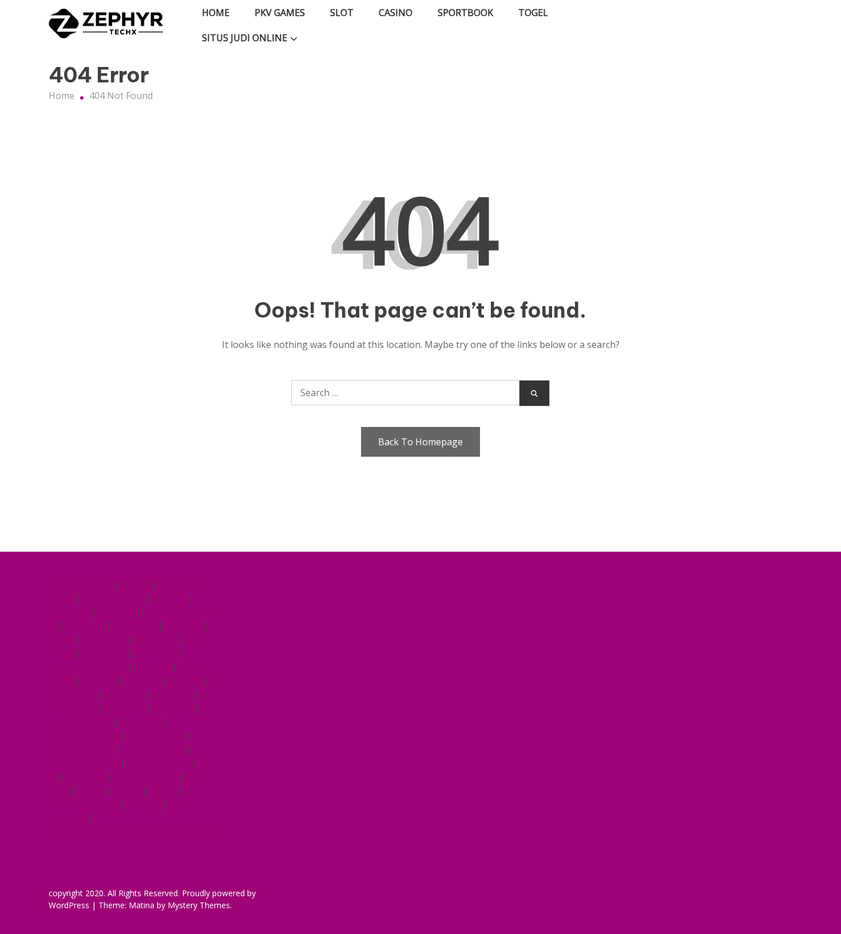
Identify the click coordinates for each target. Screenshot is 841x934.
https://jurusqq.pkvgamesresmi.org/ (134, 831)
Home (215, 12)
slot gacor (134, 625)
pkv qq (135, 584)
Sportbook (465, 12)
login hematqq (158, 763)
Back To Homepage (420, 442)
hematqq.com (85, 749)
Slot (342, 12)
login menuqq (153, 749)
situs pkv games (177, 611)
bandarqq (85, 776)
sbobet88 (141, 721)
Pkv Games (280, 12)
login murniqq (87, 763)
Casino (395, 12)
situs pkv (84, 625)
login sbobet (84, 721)
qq (204, 763)
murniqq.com (155, 735)
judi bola (183, 625)
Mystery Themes (199, 905)
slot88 (90, 790)
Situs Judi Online (244, 37)
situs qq (169, 598)
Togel (533, 12)
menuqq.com (84, 584)
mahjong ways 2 (91, 666)
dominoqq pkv (112, 598)
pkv (65, 639)
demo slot (156, 639)
